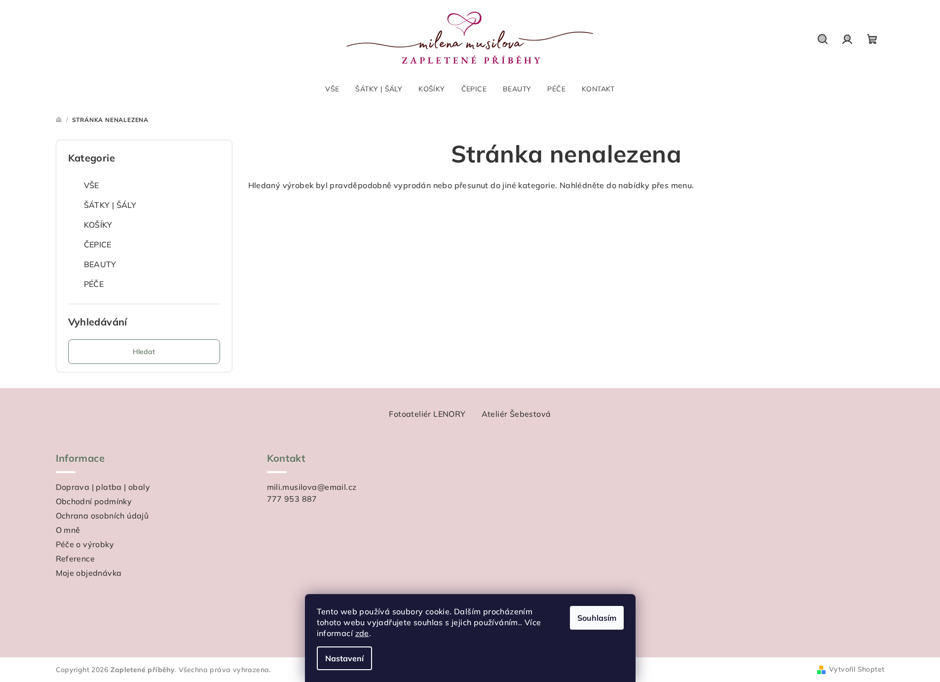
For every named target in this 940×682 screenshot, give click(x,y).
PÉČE (94, 284)
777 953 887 (292, 499)
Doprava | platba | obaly (103, 487)
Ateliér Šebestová (516, 414)
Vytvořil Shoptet (856, 669)
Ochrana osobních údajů (102, 516)
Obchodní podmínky (94, 501)
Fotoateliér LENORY (427, 414)
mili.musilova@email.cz (312, 487)
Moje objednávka (89, 573)
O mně (68, 530)
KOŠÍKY (98, 225)
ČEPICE (98, 244)
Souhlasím (596, 618)
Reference (75, 558)
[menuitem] (332, 89)
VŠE (91, 185)
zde (362, 633)
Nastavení (344, 658)
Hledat (144, 351)
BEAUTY (100, 264)
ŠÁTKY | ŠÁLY (110, 205)
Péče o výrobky (85, 544)
